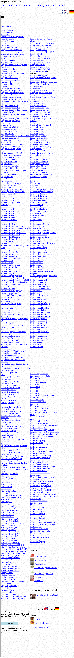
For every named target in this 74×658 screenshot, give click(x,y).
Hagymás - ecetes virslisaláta (11, 99)
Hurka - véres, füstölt (38, 306)
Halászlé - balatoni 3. (9, 222)
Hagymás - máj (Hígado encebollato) (14, 118)
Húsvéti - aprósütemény (39, 501)
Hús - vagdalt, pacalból (38, 421)
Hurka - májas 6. (36, 269)
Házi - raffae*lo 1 (7, 512)
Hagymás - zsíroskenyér (10, 138)
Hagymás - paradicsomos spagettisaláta (10, 124)
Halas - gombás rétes (8, 194)
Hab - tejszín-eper (7, 30)
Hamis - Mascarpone (8, 390)
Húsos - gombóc (36, 460)
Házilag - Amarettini (8, 577)
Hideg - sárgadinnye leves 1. (40, 123)
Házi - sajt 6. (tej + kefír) (10, 536)
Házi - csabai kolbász (9, 491)
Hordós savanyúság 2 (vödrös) (41, 192)
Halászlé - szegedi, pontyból (11, 276)
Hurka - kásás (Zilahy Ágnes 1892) (43, 243)
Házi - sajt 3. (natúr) (8, 530)
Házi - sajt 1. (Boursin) (9, 519)
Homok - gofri (35, 183)
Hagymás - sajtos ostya (9, 131)
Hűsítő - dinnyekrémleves (39, 537)
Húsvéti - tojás (35, 533)
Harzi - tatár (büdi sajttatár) (11, 413)
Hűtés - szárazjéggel (37, 542)
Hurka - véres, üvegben (39, 327)
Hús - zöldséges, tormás (39, 423)
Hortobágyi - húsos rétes (39, 198)
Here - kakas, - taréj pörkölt (40, 45)
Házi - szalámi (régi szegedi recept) (14, 553)
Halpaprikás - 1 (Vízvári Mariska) (13, 351)
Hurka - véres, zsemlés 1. (39, 332)
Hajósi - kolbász (7, 177)
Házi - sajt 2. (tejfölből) (9, 521)
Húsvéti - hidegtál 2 (37, 516)
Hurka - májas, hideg (38, 250)
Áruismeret (39, 581)
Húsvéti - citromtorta (38, 505)
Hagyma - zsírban (7, 84)
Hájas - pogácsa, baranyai (10, 452)
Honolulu (33, 187)
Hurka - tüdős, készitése (39, 295)
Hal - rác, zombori (7, 327)
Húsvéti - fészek (36, 509)
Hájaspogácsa (6, 454)
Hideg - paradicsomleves (39, 110)
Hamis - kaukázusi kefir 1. (10, 388)
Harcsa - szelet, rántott (9, 405)
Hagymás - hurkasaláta (9, 106)
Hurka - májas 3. (36, 263)
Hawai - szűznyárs (7, 437)
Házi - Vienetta (6, 564)
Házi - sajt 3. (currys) (9, 527)
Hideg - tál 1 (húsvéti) (38, 136)
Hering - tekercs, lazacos (39, 56)
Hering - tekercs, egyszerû (40, 58)
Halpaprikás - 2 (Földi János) (11, 353)
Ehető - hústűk (35, 499)
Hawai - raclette (7, 435)
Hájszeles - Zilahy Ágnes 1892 (12, 456)
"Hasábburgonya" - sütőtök (11, 420)
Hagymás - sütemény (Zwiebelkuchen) (15, 136)
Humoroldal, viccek (42, 623)
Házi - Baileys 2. (7, 482)
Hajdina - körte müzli (9, 162)
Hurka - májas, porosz (38, 252)
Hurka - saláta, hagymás (39, 286)
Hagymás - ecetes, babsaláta (11, 97)
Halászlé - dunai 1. (8, 224)
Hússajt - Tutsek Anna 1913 (40, 490)
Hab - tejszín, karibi (8, 32)
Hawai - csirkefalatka (9, 428)
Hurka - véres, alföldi (38, 299)
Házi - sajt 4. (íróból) (8, 532)
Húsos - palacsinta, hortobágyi (41, 481)
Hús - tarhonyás (36, 406)
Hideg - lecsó (35, 80)
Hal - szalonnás (6, 187)
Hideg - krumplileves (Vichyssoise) (43, 78)
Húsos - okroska (36, 479)
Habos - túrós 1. (7, 43)
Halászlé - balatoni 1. (9, 217)
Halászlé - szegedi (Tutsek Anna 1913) (15, 280)
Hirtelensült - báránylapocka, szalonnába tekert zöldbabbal (41, 173)
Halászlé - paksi (7, 269)
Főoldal (37, 619)
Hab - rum (4, 28)
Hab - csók (5, 24)
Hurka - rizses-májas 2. (38, 282)
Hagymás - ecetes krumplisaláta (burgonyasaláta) (12, 94)
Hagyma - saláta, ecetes (9, 78)
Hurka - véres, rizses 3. (38, 323)
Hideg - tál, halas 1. (37, 131)
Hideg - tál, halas (36, 129)
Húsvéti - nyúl (35, 527)
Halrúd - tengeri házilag (9, 372)
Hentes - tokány (7, 592)
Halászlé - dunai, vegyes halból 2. (13, 233)
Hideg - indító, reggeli (38, 75)
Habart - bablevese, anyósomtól (12, 37)
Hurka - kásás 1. (36, 239)
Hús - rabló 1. (35, 387)
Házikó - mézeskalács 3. (10, 571)
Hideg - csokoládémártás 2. (40, 69)
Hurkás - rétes (35, 344)
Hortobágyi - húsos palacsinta (41, 196)
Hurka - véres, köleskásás (39, 308)
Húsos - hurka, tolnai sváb (40, 473)
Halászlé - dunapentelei (9, 239)
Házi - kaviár (6, 493)
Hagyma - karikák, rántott (10, 69)
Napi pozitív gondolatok (44, 574)
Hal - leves (5, 317)
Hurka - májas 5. (36, 267)
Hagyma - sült (6, 82)
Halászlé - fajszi (7, 241)
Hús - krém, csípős (37, 380)
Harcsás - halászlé (7, 409)
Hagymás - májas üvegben (10, 121)
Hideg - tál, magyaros (38, 140)
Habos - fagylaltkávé (8, 41)
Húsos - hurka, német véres (40, 468)
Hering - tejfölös (36, 54)
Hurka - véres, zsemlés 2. (39, 334)
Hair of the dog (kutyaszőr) (11, 157)
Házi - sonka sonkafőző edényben (13, 551)
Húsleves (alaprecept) (38, 440)
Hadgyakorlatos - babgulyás (11, 50)
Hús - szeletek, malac (38, 402)
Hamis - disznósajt (8, 383)
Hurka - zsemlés (36, 342)
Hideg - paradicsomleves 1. (40, 112)
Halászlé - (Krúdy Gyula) (10, 265)
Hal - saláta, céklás (8, 329)
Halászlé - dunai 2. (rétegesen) (12, 226)
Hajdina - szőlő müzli (9, 168)
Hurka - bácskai (36, 220)
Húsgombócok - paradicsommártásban (44, 432)
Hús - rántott (35, 393)
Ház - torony (5, 476)
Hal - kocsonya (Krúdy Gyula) (12, 314)
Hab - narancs (6, 26)
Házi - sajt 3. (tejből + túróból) (12, 523)
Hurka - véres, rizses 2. (38, 321)
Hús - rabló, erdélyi (37, 389)
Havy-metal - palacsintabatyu (12, 426)
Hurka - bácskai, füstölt (39, 222)
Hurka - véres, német (38, 314)
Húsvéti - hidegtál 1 (37, 514)
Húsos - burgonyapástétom (40, 458)
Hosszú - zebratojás (37, 215)
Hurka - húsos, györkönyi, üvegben (43, 233)
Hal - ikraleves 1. (7, 306)
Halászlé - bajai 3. (7, 211)
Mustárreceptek (40, 560)
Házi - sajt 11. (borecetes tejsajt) (13, 547)
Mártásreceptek (40, 556)
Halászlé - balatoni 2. (9, 220)
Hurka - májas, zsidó (38, 256)
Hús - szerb (34, 404)
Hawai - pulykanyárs (8, 431)
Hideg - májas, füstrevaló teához (42, 90)
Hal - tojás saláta (7, 338)
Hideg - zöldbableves (38, 166)
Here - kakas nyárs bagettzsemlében (14, 596)
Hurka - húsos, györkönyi (39, 230)
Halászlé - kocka (7, 261)
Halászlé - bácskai (7, 215)
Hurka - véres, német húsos (40, 317)
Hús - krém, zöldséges (38, 382)
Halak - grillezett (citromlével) (12, 189)
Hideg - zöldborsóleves (38, 168)
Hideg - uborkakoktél (38, 151)
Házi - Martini (6, 499)
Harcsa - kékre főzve (8, 400)
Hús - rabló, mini (36, 391)
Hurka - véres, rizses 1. (38, 319)
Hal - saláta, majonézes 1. (10, 334)
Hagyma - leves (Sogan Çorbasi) (13, 73)
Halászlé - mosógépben (9, 267)
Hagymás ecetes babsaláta (10, 88)
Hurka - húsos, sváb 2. (38, 235)
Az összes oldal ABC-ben (39, 627)
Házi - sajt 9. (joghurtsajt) (10, 543)
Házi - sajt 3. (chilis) (8, 525)
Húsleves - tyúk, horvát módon (41, 451)
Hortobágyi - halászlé (38, 194)
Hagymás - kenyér (7, 112)
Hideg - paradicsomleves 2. (40, 114)
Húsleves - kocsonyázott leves (41, 445)
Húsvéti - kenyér (36, 520)
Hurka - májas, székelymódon (41, 254)
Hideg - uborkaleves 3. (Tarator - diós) (44, 159)
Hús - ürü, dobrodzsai (38, 410)
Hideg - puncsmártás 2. (38, 116)
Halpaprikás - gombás (9, 355)
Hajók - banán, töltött (9, 174)
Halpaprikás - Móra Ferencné (12, 357)
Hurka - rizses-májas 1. (38, 280)
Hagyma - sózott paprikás (10, 80)
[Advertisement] (15, 644)
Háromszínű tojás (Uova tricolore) (13, 467)
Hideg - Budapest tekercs (39, 67)
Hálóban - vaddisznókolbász (11, 459)
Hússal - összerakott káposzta (41, 492)
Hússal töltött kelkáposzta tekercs (42, 496)
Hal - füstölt (5, 301)
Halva (3, 375)
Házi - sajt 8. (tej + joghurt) (11, 540)
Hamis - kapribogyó (8, 385)
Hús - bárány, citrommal (39, 374)
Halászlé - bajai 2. (7, 209)
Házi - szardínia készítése (10, 558)
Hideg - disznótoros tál (38, 71)
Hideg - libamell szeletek (39, 84)
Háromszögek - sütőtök (9, 474)
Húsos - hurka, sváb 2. (38, 471)
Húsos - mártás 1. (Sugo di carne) (42, 477)
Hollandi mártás (36, 179)
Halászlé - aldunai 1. (8, 200)
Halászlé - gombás (7, 250)
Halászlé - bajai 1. (7, 207)
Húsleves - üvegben (37, 453)
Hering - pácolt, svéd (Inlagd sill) (42, 52)
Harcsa (3, 398)
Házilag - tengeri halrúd (9, 579)
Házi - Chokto (6, 489)
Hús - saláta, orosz (37, 400)
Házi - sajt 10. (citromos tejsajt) (12, 545)
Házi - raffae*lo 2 (7, 515)
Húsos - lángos (35, 475)
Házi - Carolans (6, 487)
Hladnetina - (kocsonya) (39, 177)
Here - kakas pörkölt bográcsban (42, 43)
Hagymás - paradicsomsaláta (11, 144)
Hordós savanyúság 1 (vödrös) (41, 189)
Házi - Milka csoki (8, 506)
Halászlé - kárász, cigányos (11, 258)
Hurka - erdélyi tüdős (38, 228)
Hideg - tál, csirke (37, 127)
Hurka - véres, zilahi (37, 329)
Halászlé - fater (6, 243)
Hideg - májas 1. (36, 86)
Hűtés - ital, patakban (38, 539)
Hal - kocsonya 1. (7, 310)
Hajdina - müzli (6, 164)
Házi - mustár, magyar (9, 510)
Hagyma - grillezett (8, 60)
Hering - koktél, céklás (38, 50)
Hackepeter (5, 45)
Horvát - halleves (36, 205)
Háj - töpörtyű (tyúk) (8, 441)
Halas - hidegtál (7, 196)
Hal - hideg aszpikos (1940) (11, 304)
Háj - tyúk (4, 444)
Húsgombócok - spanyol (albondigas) (44, 434)
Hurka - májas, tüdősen (38, 284)
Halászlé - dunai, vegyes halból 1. (13, 230)
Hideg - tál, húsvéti (37, 134)
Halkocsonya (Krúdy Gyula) (11, 299)
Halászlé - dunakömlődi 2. (10, 237)
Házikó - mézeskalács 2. (10, 568)
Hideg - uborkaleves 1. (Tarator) (42, 153)
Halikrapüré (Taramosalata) (11, 295)
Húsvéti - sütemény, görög (40, 531)
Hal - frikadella (6, 181)
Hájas (3, 448)
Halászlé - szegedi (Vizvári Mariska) (14, 282)
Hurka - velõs (35, 297)
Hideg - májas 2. (36, 88)
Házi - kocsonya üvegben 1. (11, 495)
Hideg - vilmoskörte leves (39, 164)
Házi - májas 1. (6, 502)
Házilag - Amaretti (8, 575)
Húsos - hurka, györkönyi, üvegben (43, 466)
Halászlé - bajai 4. (7, 213)
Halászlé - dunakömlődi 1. (10, 235)
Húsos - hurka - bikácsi (38, 462)
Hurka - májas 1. (36, 258)
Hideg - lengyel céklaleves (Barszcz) (43, 82)
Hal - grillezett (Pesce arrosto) (12, 183)
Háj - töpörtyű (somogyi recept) (12, 439)
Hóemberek (34, 217)
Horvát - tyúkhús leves (38, 209)
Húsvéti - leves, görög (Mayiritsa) (42, 524)
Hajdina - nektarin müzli (10, 166)
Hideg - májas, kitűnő (38, 95)
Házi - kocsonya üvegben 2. (11, 497)
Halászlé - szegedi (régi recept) (12, 278)
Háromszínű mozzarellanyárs (11, 411)
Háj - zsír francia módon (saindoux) (14, 446)
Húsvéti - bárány (36, 503)
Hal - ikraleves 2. (7, 308)
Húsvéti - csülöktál (37, 507)
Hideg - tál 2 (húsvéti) (38, 138)
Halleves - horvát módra (10, 342)
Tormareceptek (40, 564)
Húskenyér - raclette (37, 438)
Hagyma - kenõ (6, 62)
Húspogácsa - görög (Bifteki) (41, 488)
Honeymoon (34, 185)
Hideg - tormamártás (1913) (40, 146)
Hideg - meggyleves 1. (38, 101)
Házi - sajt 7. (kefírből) (9, 538)
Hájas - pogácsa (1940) (9, 450)
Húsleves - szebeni (37, 449)
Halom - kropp (6, 349)
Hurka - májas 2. (36, 261)
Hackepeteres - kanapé (9, 47)
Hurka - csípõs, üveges (38, 226)
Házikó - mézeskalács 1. (10, 566)
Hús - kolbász (35, 378)
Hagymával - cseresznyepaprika (12, 146)
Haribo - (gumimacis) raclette (12, 396)
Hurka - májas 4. (36, 265)
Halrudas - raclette (8, 370)
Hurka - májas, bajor (37, 245)
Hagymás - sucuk (7, 134)
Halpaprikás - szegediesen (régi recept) (15, 368)
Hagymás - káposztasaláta (10, 108)
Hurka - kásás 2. (36, 241)
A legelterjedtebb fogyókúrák (47, 595)
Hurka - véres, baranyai (39, 301)
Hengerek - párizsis (8, 590)
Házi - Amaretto (7, 478)
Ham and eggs (6, 379)
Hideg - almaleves (37, 60)
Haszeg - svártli (6, 422)
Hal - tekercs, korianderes (10, 336)
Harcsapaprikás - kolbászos (11, 407)
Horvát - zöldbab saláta (38, 211)
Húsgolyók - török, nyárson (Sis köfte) (44, 425)
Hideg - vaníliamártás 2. (39, 162)
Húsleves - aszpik (36, 443)
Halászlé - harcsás (7, 254)
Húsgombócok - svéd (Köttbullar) (42, 436)
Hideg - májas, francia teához (41, 93)
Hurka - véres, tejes (37, 325)
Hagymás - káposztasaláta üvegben (14, 110)
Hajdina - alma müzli (9, 159)
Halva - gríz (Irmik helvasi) (11, 377)
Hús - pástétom (35, 384)
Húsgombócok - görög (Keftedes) (42, 430)
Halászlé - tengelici (8, 289)
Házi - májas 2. (6, 504)
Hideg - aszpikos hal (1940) (40, 62)
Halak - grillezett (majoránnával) (13, 192)
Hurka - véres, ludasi (38, 310)
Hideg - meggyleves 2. (38, 103)
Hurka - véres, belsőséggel (40, 304)
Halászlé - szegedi (7, 273)
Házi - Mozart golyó (8, 508)
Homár (32, 181)
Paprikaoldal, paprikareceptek (46, 568)
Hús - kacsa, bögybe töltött (40, 376)
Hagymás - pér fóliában (9, 127)
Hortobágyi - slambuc (38, 200)
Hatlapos (4, 424)
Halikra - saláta (6, 297)
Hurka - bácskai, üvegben (39, 224)
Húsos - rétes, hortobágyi (39, 483)
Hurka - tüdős (35, 293)
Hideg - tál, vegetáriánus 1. (40, 142)
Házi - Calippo (6, 484)
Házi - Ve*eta (6, 562)
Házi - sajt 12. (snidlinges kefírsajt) (14, 549)
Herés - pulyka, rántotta (39, 47)
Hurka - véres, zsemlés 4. (39, 338)
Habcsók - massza (7, 39)
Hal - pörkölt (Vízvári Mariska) (12, 325)
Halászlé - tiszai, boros (9, 293)
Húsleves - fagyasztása (38, 447)
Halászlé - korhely (7, 263)
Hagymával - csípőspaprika (11, 149)
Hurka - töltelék (36, 291)
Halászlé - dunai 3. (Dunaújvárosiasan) (15, 228)
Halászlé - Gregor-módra (10, 252)
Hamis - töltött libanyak (9, 392)
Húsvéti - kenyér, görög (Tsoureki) (43, 522)
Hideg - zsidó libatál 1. (38, 170)
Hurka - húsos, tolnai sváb (40, 237)
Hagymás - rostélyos (8, 129)
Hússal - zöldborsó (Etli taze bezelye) (44, 494)
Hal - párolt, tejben (8, 323)
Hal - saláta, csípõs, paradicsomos (13, 332)
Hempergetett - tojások (9, 588)
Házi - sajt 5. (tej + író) (9, 534)
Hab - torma (5, 35)
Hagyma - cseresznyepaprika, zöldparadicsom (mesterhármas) (13, 53)
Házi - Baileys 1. (7, 480)
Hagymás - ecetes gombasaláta (12, 90)
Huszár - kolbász (36, 347)
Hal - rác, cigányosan (9, 185)
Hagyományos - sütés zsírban (11, 155)
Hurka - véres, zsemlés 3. (39, 336)
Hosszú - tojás (35, 213)
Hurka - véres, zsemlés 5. (39, 340)
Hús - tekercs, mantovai (39, 408)
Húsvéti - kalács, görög (38, 518)
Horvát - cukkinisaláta (38, 202)
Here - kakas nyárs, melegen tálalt (13, 598)
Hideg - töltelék (36, 149)
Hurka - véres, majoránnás (40, 312)
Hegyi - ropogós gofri (9, 586)
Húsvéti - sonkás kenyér (39, 529)
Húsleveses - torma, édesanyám (41, 455)
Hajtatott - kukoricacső (9, 179)
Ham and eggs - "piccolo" (10, 381)
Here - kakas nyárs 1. (8, 594)
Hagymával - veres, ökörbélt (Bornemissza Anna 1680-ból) (12, 152)
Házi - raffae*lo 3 (7, 517)
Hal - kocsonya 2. (7, 312)
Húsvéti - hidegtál (37, 511)
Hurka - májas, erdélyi (38, 248)
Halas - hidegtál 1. (7, 198)
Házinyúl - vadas (7, 573)
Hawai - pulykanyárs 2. (9, 433)
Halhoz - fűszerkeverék (9, 340)
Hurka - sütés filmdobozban (40, 289)
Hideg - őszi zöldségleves (39, 108)
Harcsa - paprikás (7, 403)
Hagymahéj (5, 86)
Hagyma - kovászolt (8, 71)
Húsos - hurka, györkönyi (39, 464)
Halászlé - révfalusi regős (10, 271)
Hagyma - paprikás (8, 75)
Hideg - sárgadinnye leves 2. (40, 125)
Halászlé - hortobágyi (9, 256)
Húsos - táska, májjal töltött (40, 486)
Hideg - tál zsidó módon (39, 144)
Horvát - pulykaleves (38, 207)
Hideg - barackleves (37, 65)
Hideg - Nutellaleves (38, 106)
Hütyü (32, 535)
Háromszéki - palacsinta (10, 461)
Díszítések (38, 577)
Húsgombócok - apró (38, 428)
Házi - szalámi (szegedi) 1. (11, 555)
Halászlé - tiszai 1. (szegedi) (11, 291)
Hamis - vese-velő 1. (8, 394)
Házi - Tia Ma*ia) (7, 560)
